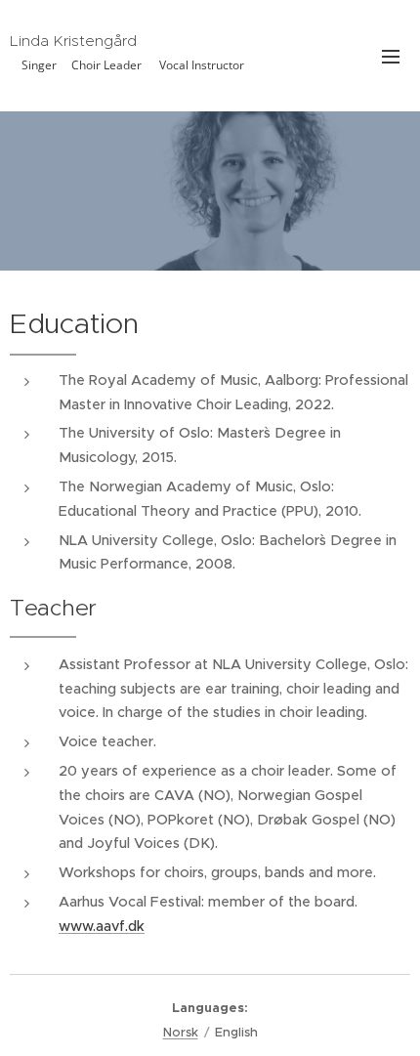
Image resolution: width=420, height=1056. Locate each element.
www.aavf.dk (102, 926)
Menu (390, 55)
